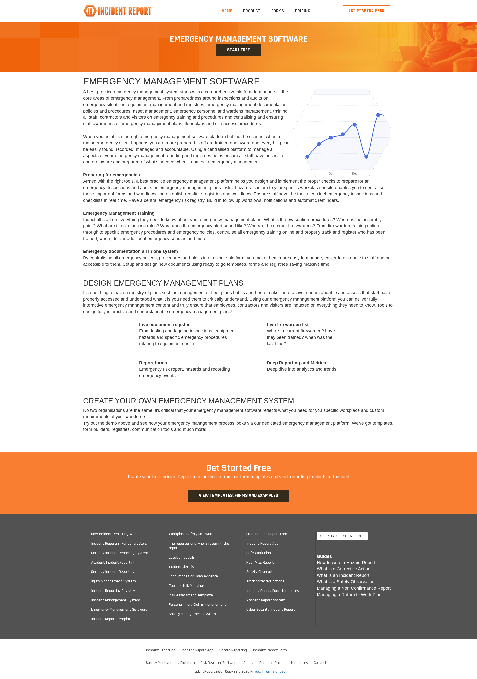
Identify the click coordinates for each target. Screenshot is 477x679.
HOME (227, 11)
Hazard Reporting (233, 650)
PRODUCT (252, 11)
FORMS (278, 11)
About (248, 662)
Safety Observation (262, 572)
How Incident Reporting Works (115, 534)
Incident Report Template (112, 619)
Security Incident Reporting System (119, 553)
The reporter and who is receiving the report (199, 545)
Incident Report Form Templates (272, 591)
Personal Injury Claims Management (197, 605)
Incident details (181, 567)
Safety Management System (192, 614)
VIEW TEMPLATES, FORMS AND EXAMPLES (238, 495)
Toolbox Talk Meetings (187, 586)
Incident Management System (115, 600)
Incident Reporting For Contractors (119, 543)
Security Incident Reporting (113, 572)
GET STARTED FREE (366, 10)
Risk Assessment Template (191, 595)
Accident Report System (265, 600)
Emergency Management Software (119, 609)
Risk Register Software (219, 662)
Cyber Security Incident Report (270, 609)
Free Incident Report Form (267, 534)
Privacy (255, 671)
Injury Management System (113, 581)
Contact (320, 662)
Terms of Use (274, 671)
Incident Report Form (270, 650)
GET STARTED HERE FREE (342, 536)
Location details (182, 557)
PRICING (302, 11)
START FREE (238, 50)
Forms (279, 662)
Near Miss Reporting (262, 562)
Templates (299, 662)
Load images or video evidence (193, 576)
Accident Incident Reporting (113, 562)
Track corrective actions (265, 581)
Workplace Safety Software (191, 534)
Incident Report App (262, 543)
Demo (264, 662)
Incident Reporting (160, 650)
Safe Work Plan (258, 553)
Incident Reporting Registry (113, 591)
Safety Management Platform (170, 662)
